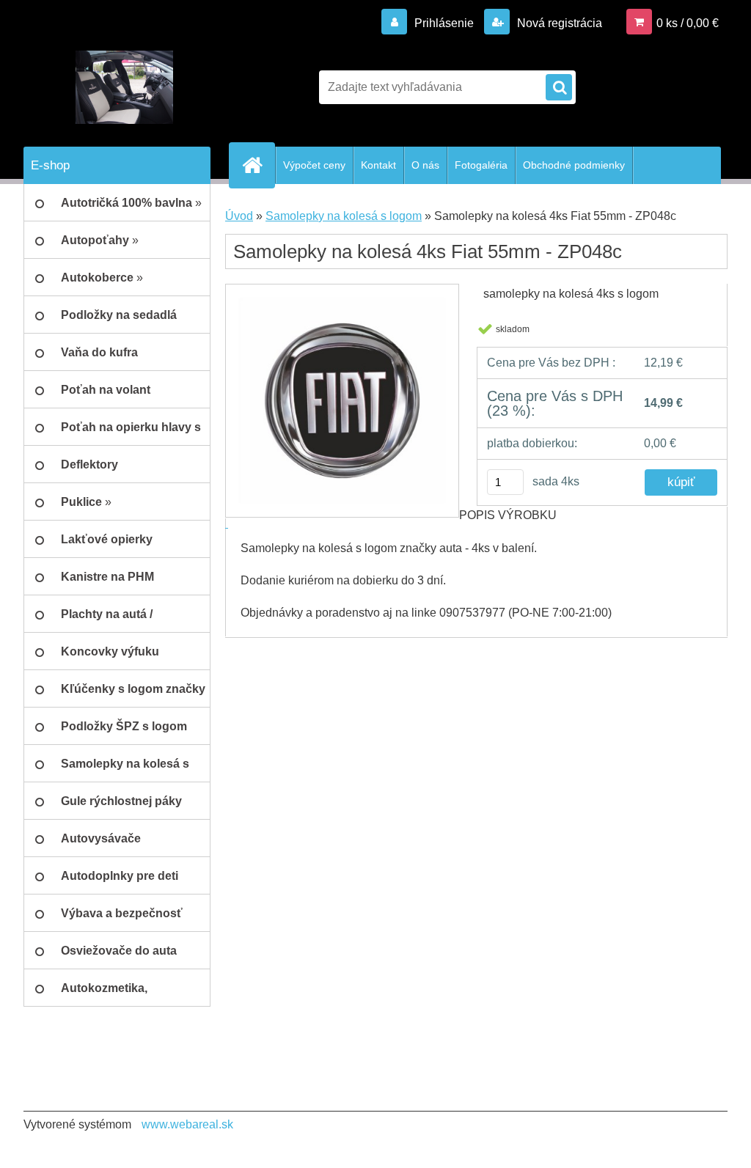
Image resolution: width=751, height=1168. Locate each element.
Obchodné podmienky (574, 165)
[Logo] (124, 87)
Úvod (239, 216)
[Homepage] (258, 165)
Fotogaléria (481, 165)
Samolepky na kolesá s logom (343, 216)
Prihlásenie (444, 23)
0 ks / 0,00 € (687, 23)
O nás (425, 165)
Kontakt (378, 165)
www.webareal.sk (187, 1124)
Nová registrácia (558, 23)
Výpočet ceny (314, 165)
